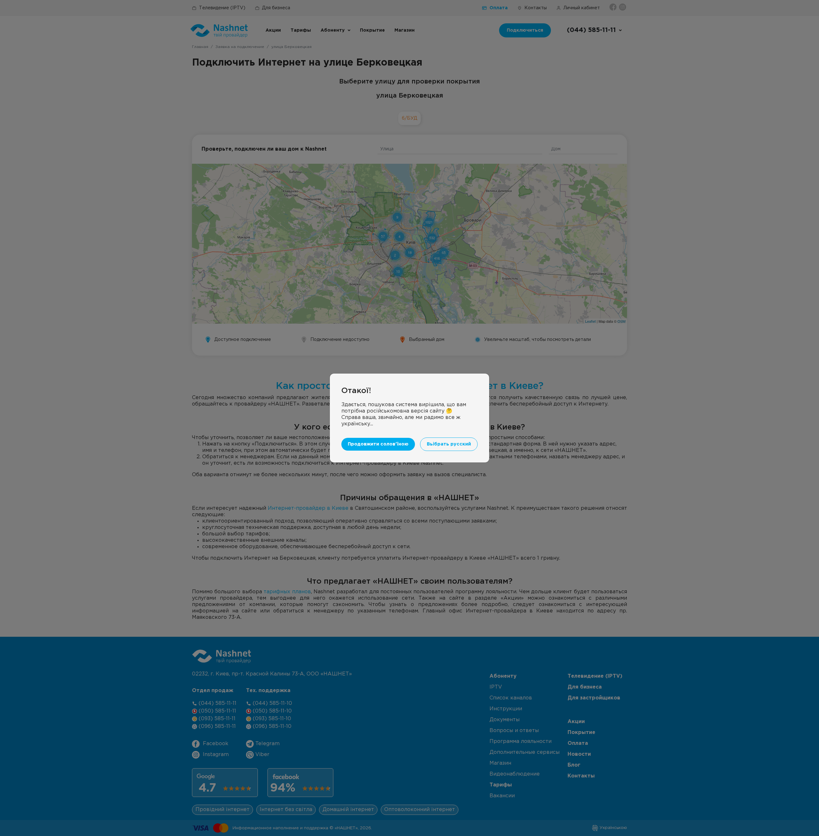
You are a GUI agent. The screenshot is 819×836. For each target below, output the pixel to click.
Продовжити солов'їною (378, 444)
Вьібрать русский (449, 444)
